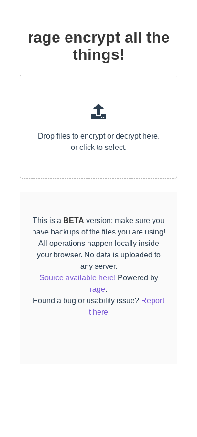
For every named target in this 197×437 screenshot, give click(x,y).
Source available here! (77, 278)
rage (97, 289)
